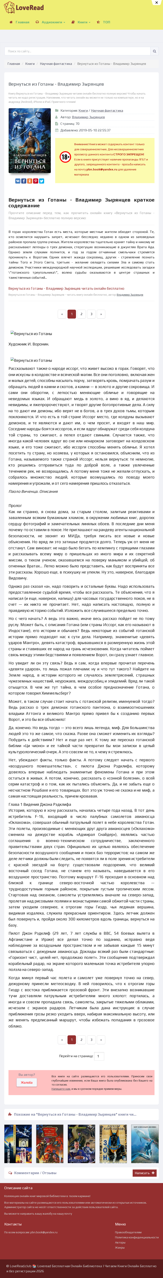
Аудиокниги (52, 22)
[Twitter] (41, 181)
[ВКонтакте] (17, 181)
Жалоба (26, 1082)
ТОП (106, 22)
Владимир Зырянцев (88, 117)
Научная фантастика (56, 64)
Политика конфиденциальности (137, 1237)
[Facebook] (23, 181)
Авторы (120, 1242)
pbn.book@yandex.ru (44, 1232)
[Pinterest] (35, 181)
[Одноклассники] (29, 181)
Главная (22, 22)
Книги (82, 22)
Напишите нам (61, 1088)
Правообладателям (128, 1232)
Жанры (120, 1247)
